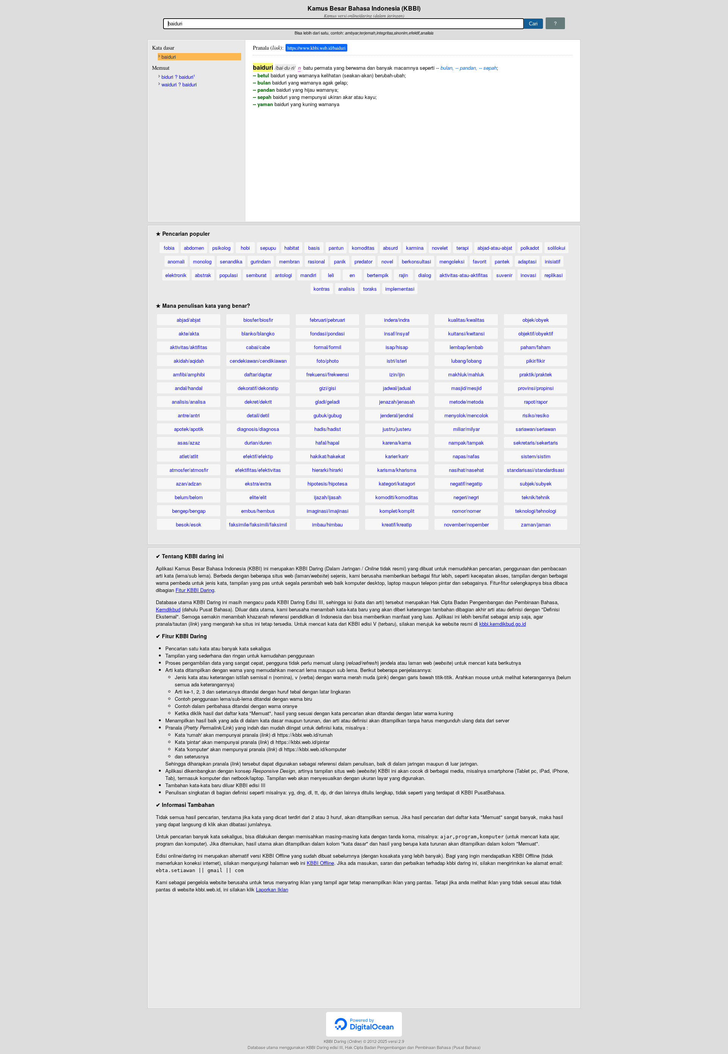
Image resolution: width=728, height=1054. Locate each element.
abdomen (194, 247)
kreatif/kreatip (397, 524)
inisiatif (552, 261)
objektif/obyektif (535, 333)
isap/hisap (397, 347)
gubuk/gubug (328, 415)
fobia (169, 247)
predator (363, 261)
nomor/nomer (466, 510)
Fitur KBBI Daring (195, 590)
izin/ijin (397, 374)
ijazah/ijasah (327, 497)
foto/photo (328, 360)
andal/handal (188, 388)
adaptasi (527, 261)
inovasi (528, 275)
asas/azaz (188, 442)
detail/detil (258, 415)
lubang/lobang (466, 360)
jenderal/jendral (396, 415)
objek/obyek (535, 319)
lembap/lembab (466, 347)
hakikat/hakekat (327, 456)
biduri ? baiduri (178, 76)
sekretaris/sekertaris (535, 442)
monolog (202, 261)
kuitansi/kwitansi (466, 333)
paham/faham (536, 347)
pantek (502, 261)
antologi (283, 275)
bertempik (378, 275)
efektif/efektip (258, 456)
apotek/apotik (189, 428)
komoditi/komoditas (396, 497)
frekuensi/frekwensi (327, 374)
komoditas (363, 247)
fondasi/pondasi (327, 333)
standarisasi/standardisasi (535, 469)
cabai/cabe (258, 347)
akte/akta (189, 333)
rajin (403, 275)
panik (340, 261)
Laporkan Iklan (272, 889)
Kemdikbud (168, 609)
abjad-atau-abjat (494, 247)
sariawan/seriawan (536, 428)
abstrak (203, 275)
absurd (390, 247)
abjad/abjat (189, 319)
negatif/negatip (466, 483)
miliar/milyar (466, 428)
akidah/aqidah (189, 360)
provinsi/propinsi (536, 388)
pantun (336, 247)
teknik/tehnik (536, 497)
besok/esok (188, 524)
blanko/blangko (258, 333)
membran (289, 261)
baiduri (169, 56)
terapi (463, 247)
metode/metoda (466, 401)
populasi (229, 275)
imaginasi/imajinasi (327, 510)
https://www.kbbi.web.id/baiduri (316, 48)
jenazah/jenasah (397, 401)
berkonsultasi (416, 261)
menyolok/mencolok (466, 415)
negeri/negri (466, 497)
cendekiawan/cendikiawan (258, 360)
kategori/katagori (397, 483)
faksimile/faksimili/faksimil (258, 524)
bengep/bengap (189, 510)
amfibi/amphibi (189, 374)
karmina (415, 247)
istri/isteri (397, 360)
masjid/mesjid (466, 388)
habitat (291, 247)
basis (314, 247)
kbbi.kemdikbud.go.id (502, 623)
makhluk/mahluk (466, 374)
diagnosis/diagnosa (258, 428)
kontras (322, 288)
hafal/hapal (327, 442)
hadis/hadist (327, 428)
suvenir (504, 275)
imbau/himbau (327, 524)
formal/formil (327, 347)
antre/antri (189, 415)
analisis (346, 288)
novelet (440, 247)
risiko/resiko (535, 415)
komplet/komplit (397, 510)
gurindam (261, 261)
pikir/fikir (535, 360)
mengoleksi (451, 261)
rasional (316, 261)
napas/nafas (466, 456)
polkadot (530, 247)
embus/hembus (258, 510)
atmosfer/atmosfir (188, 469)
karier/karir (396, 456)
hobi (245, 247)
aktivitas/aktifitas (188, 347)
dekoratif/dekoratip (258, 388)
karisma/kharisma (396, 469)
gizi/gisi (327, 388)
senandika (231, 261)
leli (331, 275)
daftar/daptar (258, 374)
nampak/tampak (466, 442)
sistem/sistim (536, 456)
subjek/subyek (536, 483)
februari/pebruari (327, 319)
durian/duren (258, 442)
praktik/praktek (535, 374)
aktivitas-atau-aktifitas (463, 275)
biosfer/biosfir (258, 319)
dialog (424, 275)
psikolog (221, 247)
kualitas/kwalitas (466, 319)
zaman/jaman (536, 524)
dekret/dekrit (258, 401)
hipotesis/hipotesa (327, 483)
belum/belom (189, 497)
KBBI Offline (320, 862)
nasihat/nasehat (466, 469)
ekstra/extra (258, 483)
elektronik (176, 275)
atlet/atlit (188, 456)
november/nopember (466, 524)
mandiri (308, 275)
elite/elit (258, 497)
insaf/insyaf (397, 333)
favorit (479, 261)
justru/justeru (397, 428)
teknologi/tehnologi (535, 510)
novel (387, 261)
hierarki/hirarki (327, 469)
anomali (176, 261)
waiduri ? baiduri (179, 84)
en (352, 275)
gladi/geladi (327, 401)
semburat (256, 275)
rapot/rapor (536, 401)
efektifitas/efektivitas (258, 469)
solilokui (556, 247)
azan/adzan (188, 483)
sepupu (268, 247)
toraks (370, 288)
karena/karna (397, 442)
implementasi (399, 288)
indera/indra (397, 319)
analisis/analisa (189, 401)
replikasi (553, 275)
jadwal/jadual (397, 388)
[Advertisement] (412, 161)
